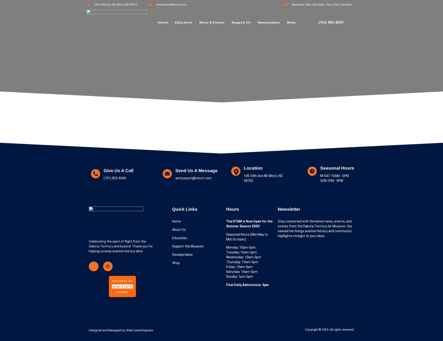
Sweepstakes (269, 22)
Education (183, 22)
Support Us (241, 22)
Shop (291, 22)
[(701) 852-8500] (311, 22)
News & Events (212, 22)
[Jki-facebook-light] (94, 266)
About (163, 22)
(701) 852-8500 (331, 22)
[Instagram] (108, 266)
